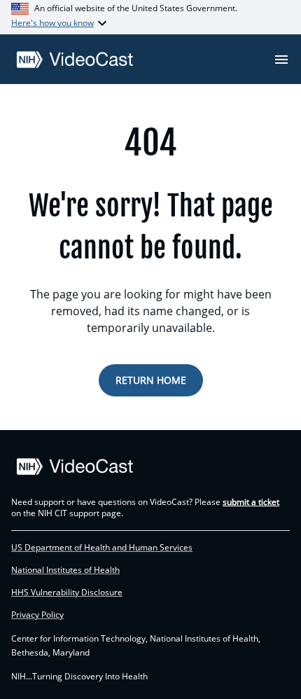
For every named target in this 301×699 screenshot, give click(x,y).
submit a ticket (251, 502)
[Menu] (281, 59)
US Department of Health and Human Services (101, 547)
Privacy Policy (37, 615)
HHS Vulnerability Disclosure (66, 592)
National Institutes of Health (65, 570)
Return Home (150, 380)
